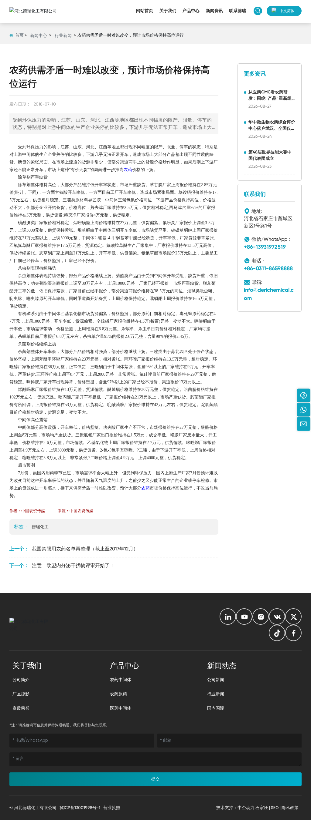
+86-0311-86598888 (268, 268)
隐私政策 (290, 808)
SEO (275, 808)
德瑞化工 (40, 526)
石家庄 (261, 808)
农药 (128, 169)
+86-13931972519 (265, 247)
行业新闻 (63, 35)
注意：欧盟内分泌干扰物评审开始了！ (73, 565)
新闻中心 (38, 35)
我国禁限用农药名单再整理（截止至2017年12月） (85, 549)
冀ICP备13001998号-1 (80, 807)
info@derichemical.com (269, 294)
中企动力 (246, 808)
